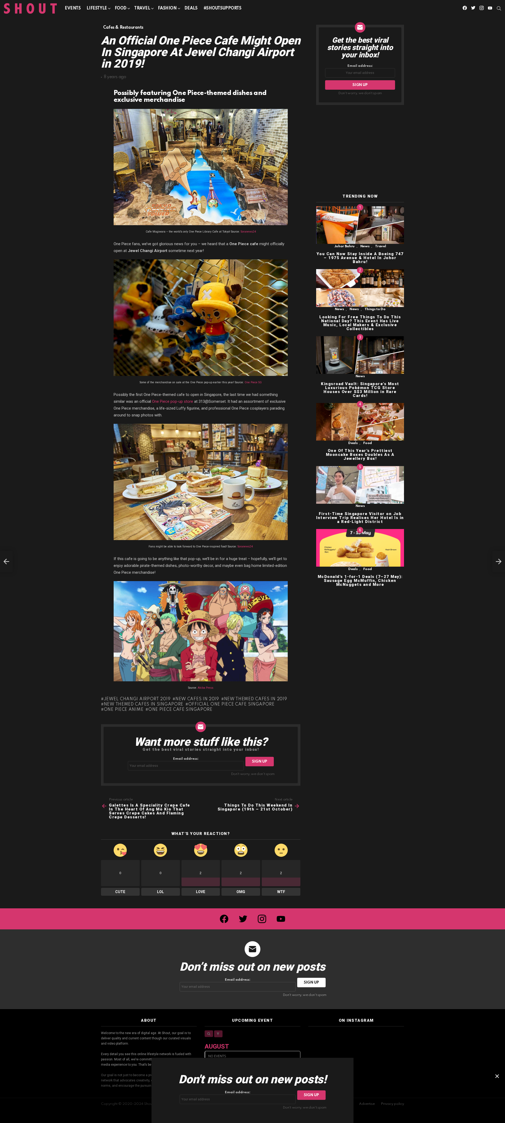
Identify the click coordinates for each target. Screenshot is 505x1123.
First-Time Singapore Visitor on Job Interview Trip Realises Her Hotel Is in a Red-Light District (360, 517)
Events (72, 8)
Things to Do (375, 309)
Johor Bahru (344, 246)
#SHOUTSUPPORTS (222, 8)
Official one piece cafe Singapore (231, 704)
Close (497, 1076)
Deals (191, 8)
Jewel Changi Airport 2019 (137, 699)
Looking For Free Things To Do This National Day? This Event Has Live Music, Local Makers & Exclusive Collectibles (360, 323)
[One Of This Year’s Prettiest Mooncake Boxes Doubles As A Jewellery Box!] (360, 422)
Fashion (167, 8)
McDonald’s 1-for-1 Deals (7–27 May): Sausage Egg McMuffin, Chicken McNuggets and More (360, 580)
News (365, 246)
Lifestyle (97, 8)
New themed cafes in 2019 (255, 699)
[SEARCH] (499, 8)
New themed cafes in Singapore (143, 704)
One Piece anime (123, 710)
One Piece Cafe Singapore (180, 710)
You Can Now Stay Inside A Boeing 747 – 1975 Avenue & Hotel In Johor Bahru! (360, 257)
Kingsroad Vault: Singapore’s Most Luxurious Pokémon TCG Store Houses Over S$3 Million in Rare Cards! (360, 389)
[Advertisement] (360, 150)
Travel (142, 8)
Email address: (186, 759)
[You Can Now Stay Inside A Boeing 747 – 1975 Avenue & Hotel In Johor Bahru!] (360, 225)
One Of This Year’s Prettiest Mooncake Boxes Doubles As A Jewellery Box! (360, 455)
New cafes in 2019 (197, 699)
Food (121, 8)
